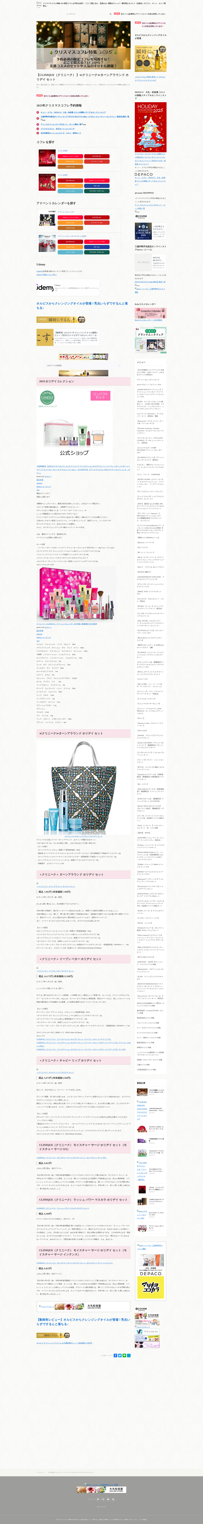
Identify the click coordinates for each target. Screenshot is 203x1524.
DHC (95, 186)
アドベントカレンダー (66, 212)
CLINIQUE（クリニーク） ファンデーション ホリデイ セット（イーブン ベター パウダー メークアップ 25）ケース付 (81, 1049)
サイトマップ (101, 1507)
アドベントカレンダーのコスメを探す (72, 236)
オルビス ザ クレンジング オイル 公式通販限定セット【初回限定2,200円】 (64, 1343)
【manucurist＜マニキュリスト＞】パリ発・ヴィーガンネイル (156, 1152)
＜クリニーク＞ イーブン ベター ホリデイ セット (55, 971)
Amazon (68, 161)
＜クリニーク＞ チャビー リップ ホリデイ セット (55, 1072)
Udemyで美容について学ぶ (46, 275)
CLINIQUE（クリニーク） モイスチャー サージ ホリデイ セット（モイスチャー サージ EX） (72, 1158)
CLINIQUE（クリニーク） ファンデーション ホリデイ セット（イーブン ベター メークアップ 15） (74, 1039)
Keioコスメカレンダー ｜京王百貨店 (148, 320)
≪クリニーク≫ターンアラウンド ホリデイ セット (83, 836)
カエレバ (48, 476)
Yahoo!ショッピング (68, 156)
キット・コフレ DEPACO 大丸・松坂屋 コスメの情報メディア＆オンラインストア (73, 112)
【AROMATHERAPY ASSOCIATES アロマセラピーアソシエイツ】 (156, 1110)
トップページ (71, 14)
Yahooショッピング (43, 487)
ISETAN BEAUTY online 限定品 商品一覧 (150, 282)
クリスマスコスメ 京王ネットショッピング (58, 129)
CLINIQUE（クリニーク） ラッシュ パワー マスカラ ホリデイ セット (63, 1208)
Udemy (38, 271)
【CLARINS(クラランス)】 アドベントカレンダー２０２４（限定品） (156, 1171)
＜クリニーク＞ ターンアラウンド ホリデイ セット (56, 886)
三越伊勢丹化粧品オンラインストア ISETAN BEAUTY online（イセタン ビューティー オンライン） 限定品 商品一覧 (85, 116)
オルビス (68, 191)
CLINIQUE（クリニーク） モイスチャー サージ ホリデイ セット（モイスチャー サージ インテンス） (75, 1263)
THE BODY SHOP (95, 191)
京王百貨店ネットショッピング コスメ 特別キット (61, 133)
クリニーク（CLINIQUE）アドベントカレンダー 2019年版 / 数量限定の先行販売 (66, 624)
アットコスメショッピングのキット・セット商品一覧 (61, 124)
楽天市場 (95, 156)
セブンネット (95, 161)
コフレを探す (63, 151)
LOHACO (69, 167)
